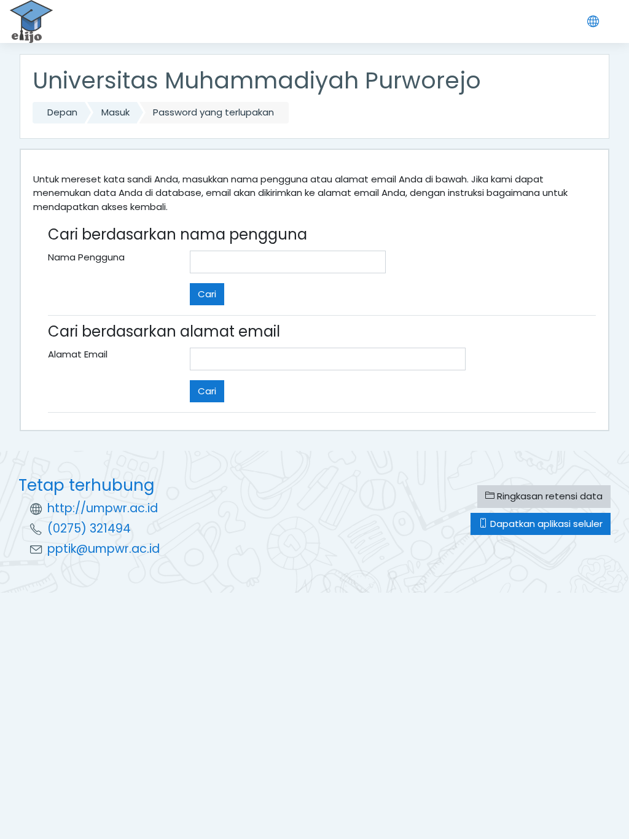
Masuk (115, 112)
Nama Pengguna (86, 257)
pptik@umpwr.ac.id (103, 548)
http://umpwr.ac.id (102, 508)
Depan (62, 112)
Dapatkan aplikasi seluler (545, 523)
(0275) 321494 (89, 528)
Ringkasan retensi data (548, 496)
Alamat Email (77, 354)
